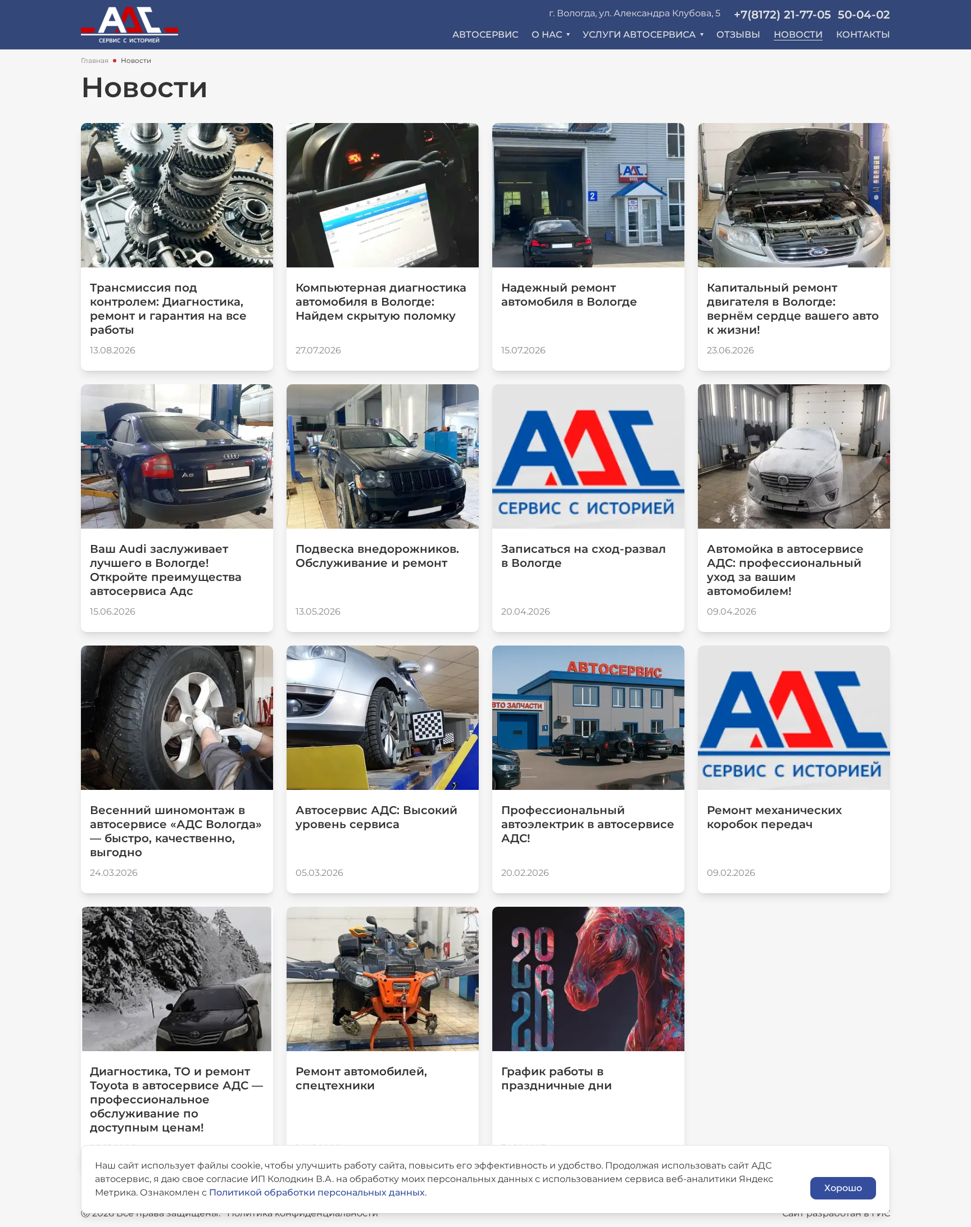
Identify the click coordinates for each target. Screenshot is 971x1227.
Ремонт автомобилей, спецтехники (361, 1078)
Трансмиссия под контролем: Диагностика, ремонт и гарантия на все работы (168, 309)
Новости (798, 34)
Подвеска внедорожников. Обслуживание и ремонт (377, 556)
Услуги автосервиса (639, 34)
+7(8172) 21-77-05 (782, 14)
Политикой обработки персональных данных (317, 1192)
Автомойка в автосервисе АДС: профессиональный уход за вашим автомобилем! (785, 570)
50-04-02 (864, 14)
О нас (547, 34)
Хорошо (843, 1188)
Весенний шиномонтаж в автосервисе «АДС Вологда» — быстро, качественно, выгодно (176, 831)
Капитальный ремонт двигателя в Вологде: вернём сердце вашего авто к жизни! (793, 309)
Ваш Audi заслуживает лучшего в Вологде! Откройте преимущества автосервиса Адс (166, 570)
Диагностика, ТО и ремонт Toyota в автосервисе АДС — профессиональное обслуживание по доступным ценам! (176, 1099)
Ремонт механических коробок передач (774, 817)
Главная (94, 60)
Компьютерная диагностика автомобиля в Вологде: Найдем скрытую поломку (381, 301)
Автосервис (485, 34)
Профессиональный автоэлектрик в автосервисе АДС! (587, 824)
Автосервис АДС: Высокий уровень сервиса (376, 817)
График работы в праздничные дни (556, 1078)
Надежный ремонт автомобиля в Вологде (569, 294)
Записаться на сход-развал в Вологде (583, 556)
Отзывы (738, 34)
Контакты (863, 34)
